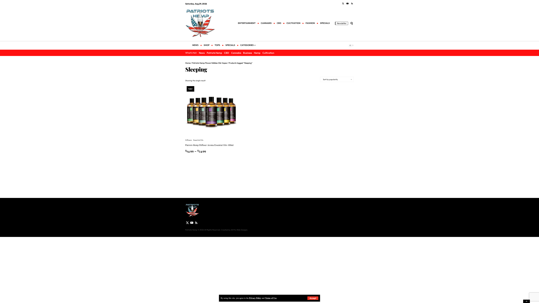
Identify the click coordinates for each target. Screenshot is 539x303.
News (202, 52)
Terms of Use (271, 298)
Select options (195, 158)
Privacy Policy (255, 298)
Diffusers (188, 140)
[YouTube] (347, 3)
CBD (226, 52)
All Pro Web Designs (239, 230)
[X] (343, 3)
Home (187, 63)
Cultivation (268, 52)
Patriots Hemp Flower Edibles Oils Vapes (209, 63)
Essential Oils (198, 140)
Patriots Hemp (214, 52)
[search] (351, 23)
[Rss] (352, 3)
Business (247, 52)
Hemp (257, 52)
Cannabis (236, 52)
